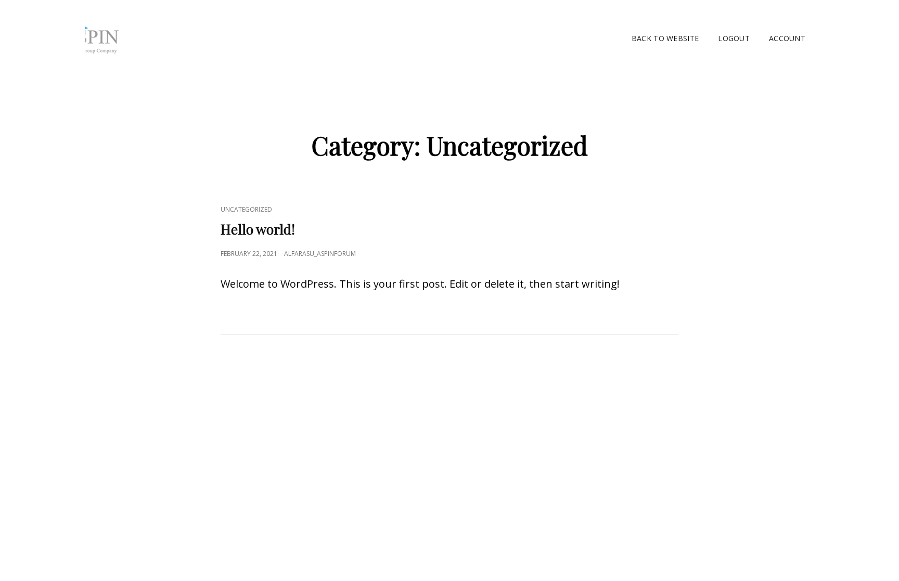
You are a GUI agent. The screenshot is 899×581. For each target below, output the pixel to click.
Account (787, 38)
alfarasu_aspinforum (320, 253)
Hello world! (258, 229)
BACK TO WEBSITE (665, 38)
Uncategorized (246, 209)
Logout (734, 38)
